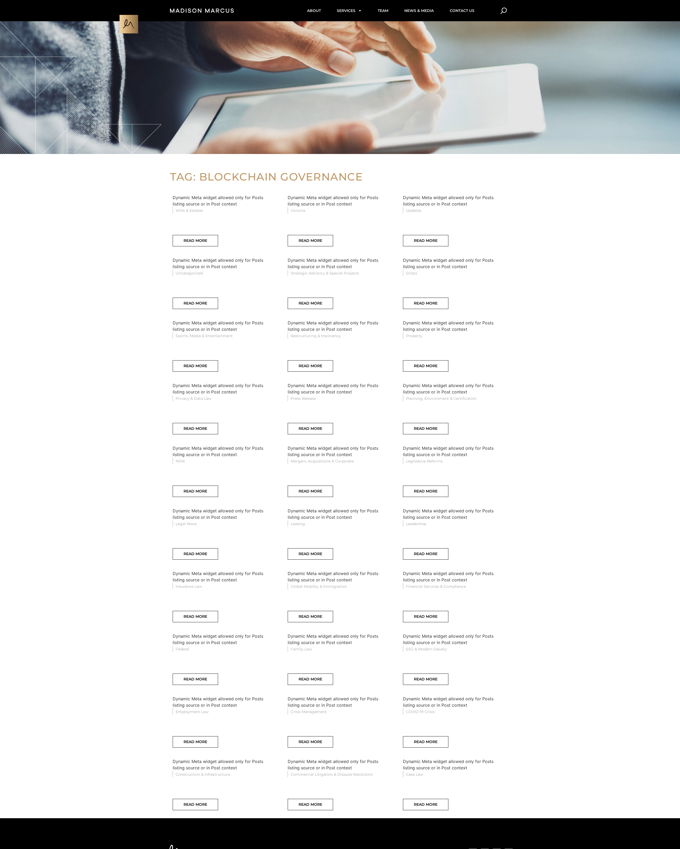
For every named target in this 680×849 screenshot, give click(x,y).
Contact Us (462, 10)
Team (383, 10)
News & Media (419, 10)
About (314, 10)
